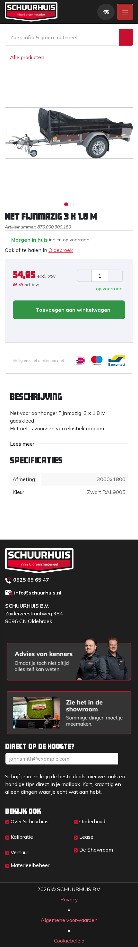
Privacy (69, 899)
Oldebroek (60, 250)
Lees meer (22, 444)
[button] (11, 133)
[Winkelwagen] (106, 12)
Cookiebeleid (69, 940)
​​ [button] (125, 759)
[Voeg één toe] (115, 276)
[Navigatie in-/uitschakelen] (125, 12)
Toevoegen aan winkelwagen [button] (72, 310)
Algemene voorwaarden (69, 920)
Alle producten (27, 57)
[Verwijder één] (84, 276)
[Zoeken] (126, 37)
